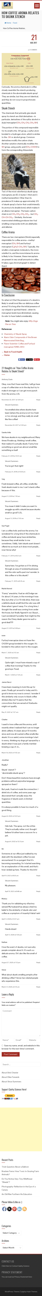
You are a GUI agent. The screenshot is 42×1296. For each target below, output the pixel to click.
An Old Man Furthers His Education (17, 1194)
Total (22, 1291)
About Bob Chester (10, 1072)
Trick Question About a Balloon (15, 1166)
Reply (38, 400)
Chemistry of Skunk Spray (15, 334)
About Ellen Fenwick (10, 1077)
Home (8, 23)
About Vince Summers (11, 1081)
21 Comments (33, 50)
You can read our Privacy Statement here (17, 1277)
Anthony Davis (7, 379)
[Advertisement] (21, 1129)
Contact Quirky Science (20, 1266)
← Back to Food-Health (12, 352)
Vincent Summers (11, 405)
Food (15, 23)
